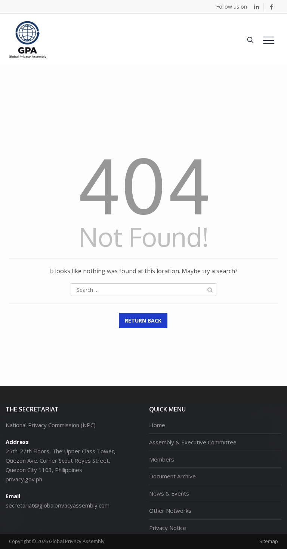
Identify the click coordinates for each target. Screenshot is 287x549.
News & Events (169, 493)
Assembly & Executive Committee (193, 442)
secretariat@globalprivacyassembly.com (57, 505)
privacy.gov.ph (24, 479)
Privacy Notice (167, 527)
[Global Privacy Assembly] (27, 39)
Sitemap (268, 541)
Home (157, 425)
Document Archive (172, 476)
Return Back (143, 320)
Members (161, 459)
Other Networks (170, 510)
